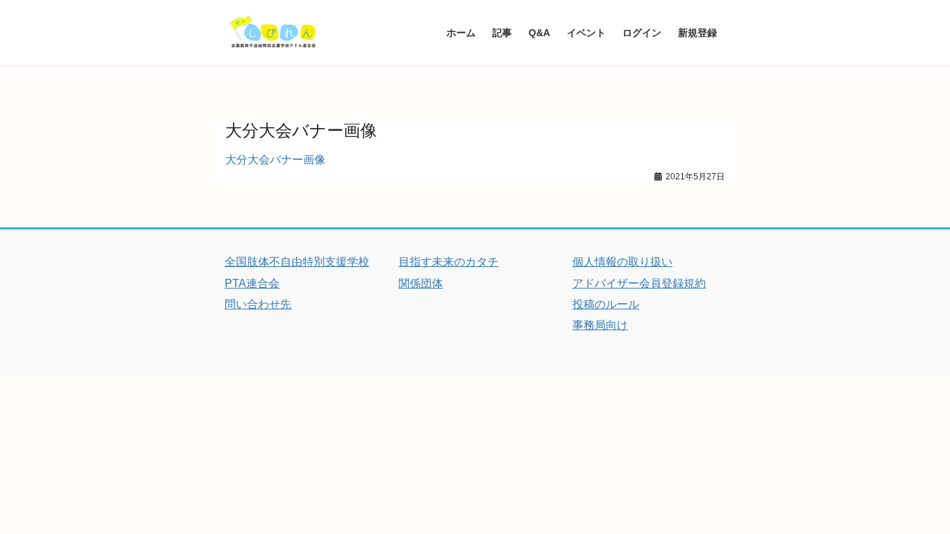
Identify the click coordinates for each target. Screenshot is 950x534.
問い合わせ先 (258, 304)
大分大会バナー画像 (275, 159)
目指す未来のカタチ (448, 262)
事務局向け (600, 325)
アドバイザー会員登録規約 (639, 283)
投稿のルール (605, 304)
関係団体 (420, 283)
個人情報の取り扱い (622, 262)
